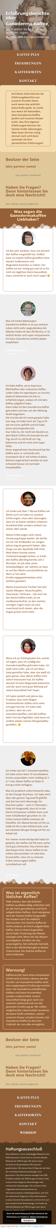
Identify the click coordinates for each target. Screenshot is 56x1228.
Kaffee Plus (28, 1097)
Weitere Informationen (39, 1217)
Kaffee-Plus (28, 54)
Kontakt (28, 80)
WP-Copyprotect (36, 1226)
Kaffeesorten (28, 72)
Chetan (22, 1226)
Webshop (28, 1132)
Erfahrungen (28, 63)
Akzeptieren (28, 1220)
